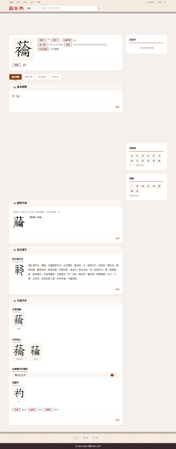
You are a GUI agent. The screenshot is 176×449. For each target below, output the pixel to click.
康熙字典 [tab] (29, 77)
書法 (32, 2)
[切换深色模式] (165, 2)
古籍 (18, 2)
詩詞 (25, 2)
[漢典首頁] (16, 8)
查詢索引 (151, 2)
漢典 (11, 2)
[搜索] (99, 8)
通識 (38, 2)
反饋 (117, 107)
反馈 (95, 437)
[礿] (24, 64)
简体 (160, 2)
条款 (86, 437)
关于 (76, 437)
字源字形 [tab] (55, 77)
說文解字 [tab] (42, 77)
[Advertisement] (88, 22)
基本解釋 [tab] (15, 77)
